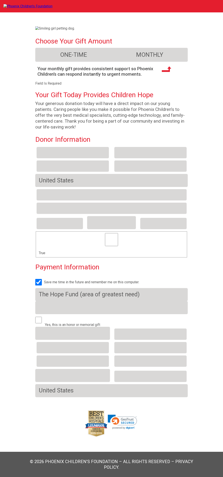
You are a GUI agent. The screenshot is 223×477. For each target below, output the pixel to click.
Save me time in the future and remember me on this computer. (91, 282)
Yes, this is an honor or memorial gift (72, 325)
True (42, 253)
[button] (122, 422)
